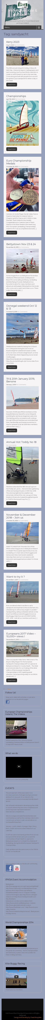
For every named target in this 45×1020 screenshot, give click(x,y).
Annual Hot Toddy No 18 (21, 442)
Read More (11, 84)
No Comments (19, 45)
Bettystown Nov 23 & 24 (21, 244)
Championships (16, 96)
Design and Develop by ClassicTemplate (27, 1017)
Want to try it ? (15, 576)
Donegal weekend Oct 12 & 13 (21, 307)
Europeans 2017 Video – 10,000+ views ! (21, 635)
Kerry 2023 (12, 41)
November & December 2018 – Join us (20, 516)
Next (9, 689)
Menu (7, 27)
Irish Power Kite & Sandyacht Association (22, 14)
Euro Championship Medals (18, 162)
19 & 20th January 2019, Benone (20, 380)
